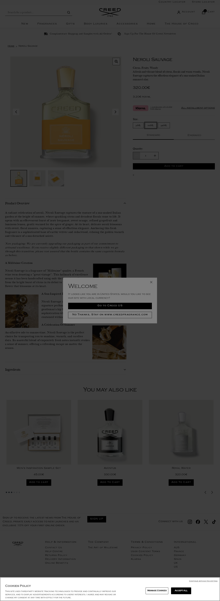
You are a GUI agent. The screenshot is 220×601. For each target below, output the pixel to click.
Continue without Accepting (203, 581)
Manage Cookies (157, 591)
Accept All (181, 591)
